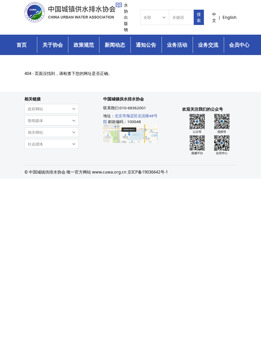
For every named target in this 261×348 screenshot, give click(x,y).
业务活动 (177, 44)
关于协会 (53, 44)
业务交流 (208, 44)
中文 (214, 17)
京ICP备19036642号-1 (147, 172)
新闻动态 (115, 44)
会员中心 (239, 44)
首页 (22, 44)
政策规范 (84, 44)
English (230, 17)
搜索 (199, 17)
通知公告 (146, 44)
